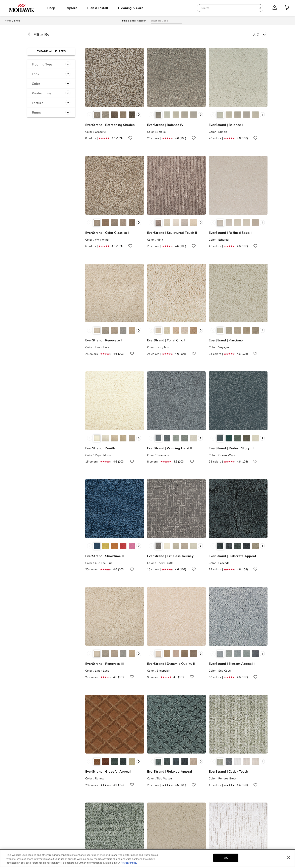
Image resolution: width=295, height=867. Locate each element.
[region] (147, 858)
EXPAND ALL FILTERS (51, 51)
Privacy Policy (129, 863)
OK (226, 857)
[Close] (288, 857)
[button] (51, 64)
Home (8, 20)
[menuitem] (230, 8)
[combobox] (230, 8)
